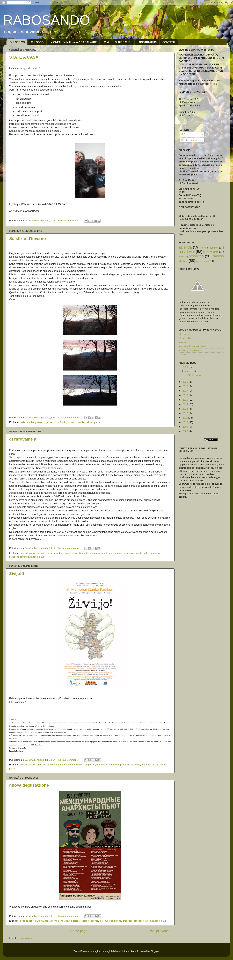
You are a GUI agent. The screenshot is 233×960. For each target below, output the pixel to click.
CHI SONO (37, 42)
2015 (186, 400)
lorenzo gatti (210, 251)
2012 (186, 413)
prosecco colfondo (56, 422)
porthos (183, 354)
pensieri (130, 553)
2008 (186, 431)
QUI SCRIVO (17, 42)
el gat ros (95, 553)
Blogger (155, 951)
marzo (189, 371)
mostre (182, 257)
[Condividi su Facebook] (95, 221)
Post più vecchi (160, 931)
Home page (79, 931)
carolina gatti (81, 553)
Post (185, 134)
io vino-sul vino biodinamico (193, 346)
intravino (183, 342)
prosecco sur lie (76, 422)
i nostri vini (106, 553)
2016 (186, 395)
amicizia (41, 764)
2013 (186, 409)
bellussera (52, 553)
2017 (186, 390)
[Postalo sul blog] (89, 221)
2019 (186, 382)
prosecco (40, 422)
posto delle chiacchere (148, 553)
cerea (203, 248)
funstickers (130, 951)
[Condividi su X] (92, 221)
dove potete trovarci (73, 764)
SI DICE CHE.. (123, 42)
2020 (186, 367)
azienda (41, 553)
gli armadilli (185, 338)
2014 (186, 404)
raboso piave (93, 422)
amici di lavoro (27, 553)
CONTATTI (168, 42)
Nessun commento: (69, 220)
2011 (185, 417)
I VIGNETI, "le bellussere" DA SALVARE (73, 42)
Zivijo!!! (16, 573)
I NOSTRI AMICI (147, 42)
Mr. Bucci (184, 334)
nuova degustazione (29, 785)
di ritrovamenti (23, 439)
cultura (213, 247)
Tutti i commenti (192, 140)
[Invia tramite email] (86, 221)
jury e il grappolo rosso (191, 350)
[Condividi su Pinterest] (99, 221)
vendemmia (202, 261)
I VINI (106, 42)
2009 (186, 427)
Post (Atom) (26, 938)
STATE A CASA (23, 57)
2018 (186, 386)
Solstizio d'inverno (27, 238)
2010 (186, 422)
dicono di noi (57, 921)
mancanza (119, 553)
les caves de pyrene (110, 921)
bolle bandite (27, 422)
